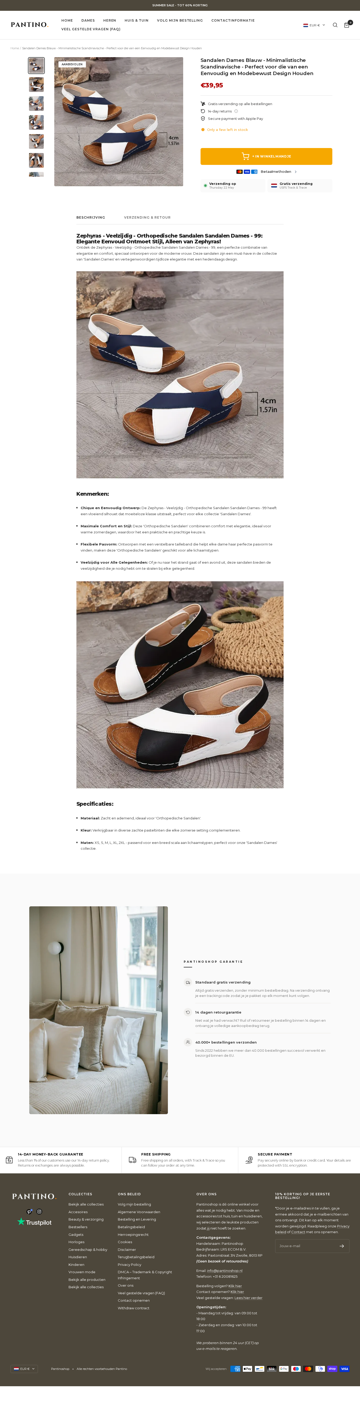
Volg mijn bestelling (180, 20)
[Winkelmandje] (346, 25)
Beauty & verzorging (86, 1219)
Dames (88, 20)
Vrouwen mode (82, 1272)
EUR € (315, 25)
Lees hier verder (248, 1298)
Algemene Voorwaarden (139, 1212)
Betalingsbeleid (131, 1227)
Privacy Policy (129, 1264)
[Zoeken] (335, 25)
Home (67, 20)
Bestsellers (78, 1227)
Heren (109, 20)
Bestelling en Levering (137, 1219)
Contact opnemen (134, 1300)
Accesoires (78, 1212)
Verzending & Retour (147, 217)
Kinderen (76, 1264)
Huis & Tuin (137, 20)
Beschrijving (90, 217)
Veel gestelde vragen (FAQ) (91, 29)
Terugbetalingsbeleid (136, 1257)
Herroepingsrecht (133, 1234)
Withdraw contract (133, 1308)
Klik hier (235, 1286)
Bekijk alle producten (87, 1279)
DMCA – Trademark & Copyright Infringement (145, 1275)
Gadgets (76, 1234)
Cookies (125, 1242)
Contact (298, 1232)
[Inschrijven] (342, 1246)
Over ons (125, 1285)
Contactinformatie (233, 20)
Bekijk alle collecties (86, 1204)
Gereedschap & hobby (88, 1249)
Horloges (76, 1242)
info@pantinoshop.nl (224, 1270)
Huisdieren (78, 1257)
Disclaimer (127, 1249)
